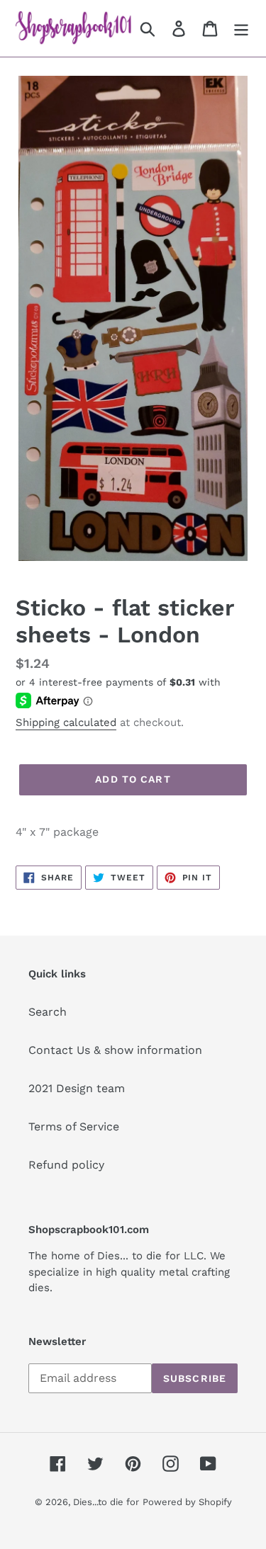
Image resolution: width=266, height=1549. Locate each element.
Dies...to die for (106, 1502)
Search (47, 1012)
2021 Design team (76, 1088)
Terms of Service (73, 1126)
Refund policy (66, 1164)
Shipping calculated (66, 722)
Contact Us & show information (115, 1050)
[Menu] (241, 29)
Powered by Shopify (187, 1502)
